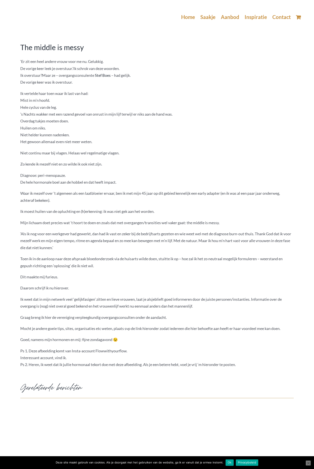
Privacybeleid (247, 462)
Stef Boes (103, 75)
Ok (230, 462)
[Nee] (308, 463)
